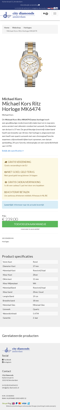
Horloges (28, 27)
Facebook (7, 360)
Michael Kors (7, 115)
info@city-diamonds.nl (39, 8)
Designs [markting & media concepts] (44, 406)
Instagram (7, 362)
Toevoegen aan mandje (30, 224)
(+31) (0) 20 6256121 (23, 8)
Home (6, 27)
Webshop (16, 27)
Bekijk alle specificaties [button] (12, 150)
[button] (30, 229)
